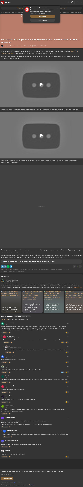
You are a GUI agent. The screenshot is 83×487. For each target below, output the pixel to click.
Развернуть (77, 287)
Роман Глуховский (10, 356)
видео (53, 269)
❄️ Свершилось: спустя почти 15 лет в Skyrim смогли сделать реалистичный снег (28, 261)
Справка (3, 471)
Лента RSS (57, 471)
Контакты (31, 471)
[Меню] (76, 2)
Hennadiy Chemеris (9, 46)
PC (3, 269)
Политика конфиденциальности (44, 471)
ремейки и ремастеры (9, 271)
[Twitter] (11, 266)
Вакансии (25, 471)
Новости (34, 269)
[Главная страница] (6, 2)
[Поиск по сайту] (68, 2)
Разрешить (42, 16)
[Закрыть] (81, 2)
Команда (18, 471)
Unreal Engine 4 (21, 271)
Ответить (4, 332)
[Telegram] (2, 266)
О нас (13, 471)
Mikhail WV (7, 376)
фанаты (67, 269)
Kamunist (7, 366)
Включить (32, 485)
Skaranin (7, 450)
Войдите (5, 319)
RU (63, 471)
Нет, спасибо (43, 20)
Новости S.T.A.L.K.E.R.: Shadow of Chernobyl (18, 269)
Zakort (10, 346)
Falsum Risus (8, 396)
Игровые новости (44, 269)
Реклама (9, 471)
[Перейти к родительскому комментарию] (1, 336)
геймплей (59, 269)
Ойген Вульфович (10, 417)
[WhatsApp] (8, 266)
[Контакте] (5, 266)
